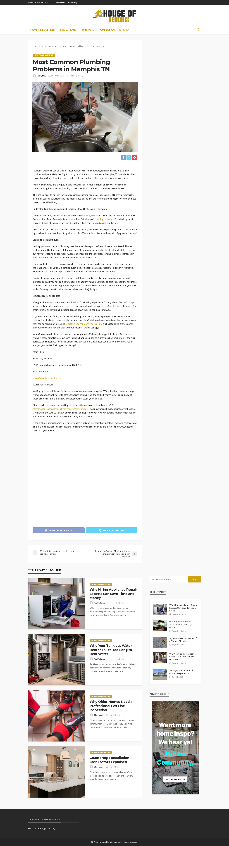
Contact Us (60, 2)
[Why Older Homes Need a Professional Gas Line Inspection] (56, 715)
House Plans (68, 29)
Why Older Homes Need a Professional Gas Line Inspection (111, 706)
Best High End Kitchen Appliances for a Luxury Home (180, 624)
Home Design (106, 29)
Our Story (72, 2)
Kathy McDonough (45, 76)
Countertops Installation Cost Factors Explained (109, 760)
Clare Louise (99, 715)
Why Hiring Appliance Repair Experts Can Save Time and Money (113, 594)
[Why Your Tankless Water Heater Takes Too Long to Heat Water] (56, 659)
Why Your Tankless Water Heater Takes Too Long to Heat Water (111, 650)
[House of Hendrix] (114, 15)
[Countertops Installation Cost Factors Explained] (56, 772)
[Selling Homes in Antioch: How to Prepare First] (160, 674)
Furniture (87, 29)
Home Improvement (43, 29)
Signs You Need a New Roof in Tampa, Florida (183, 639)
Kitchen (124, 29)
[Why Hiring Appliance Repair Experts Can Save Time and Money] (56, 603)
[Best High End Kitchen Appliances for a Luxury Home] (160, 625)
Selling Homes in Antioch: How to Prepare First (181, 671)
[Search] (198, 30)
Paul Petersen (100, 603)
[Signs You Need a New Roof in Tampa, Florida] (160, 642)
